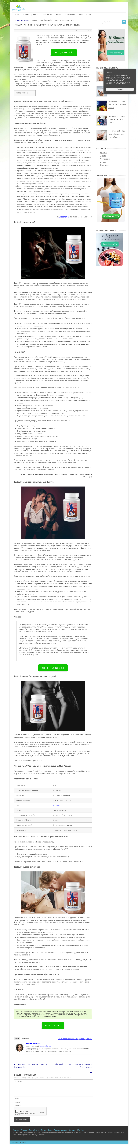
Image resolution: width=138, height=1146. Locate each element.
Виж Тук (56, 805)
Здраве (35, 15)
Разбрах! (120, 89)
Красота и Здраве (45, 1046)
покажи (30, 93)
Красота (26, 15)
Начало (16, 15)
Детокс (58, 15)
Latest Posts (25, 1038)
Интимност (69, 15)
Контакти (73, 1130)
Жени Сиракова (33, 1043)
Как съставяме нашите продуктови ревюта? (75, 1039)
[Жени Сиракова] (19, 1051)
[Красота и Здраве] (18, 10)
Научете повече (121, 84)
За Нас (88, 15)
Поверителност (60, 1130)
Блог (80, 15)
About (17, 1038)
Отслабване (47, 15)
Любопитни (64, 217)
